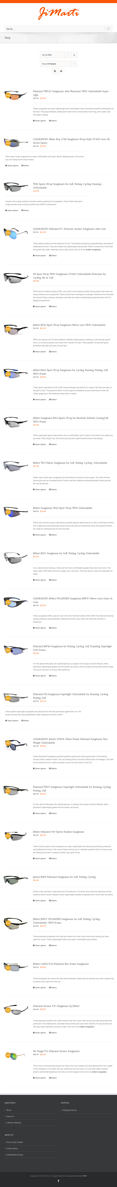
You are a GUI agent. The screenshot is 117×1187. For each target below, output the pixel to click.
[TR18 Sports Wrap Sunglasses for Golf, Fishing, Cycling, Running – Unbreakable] (15, 187)
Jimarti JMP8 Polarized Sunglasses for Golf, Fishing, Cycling (64, 877)
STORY (84, 1176)
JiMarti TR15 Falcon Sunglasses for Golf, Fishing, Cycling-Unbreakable (70, 462)
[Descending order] (74, 55)
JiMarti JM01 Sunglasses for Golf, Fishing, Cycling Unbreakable (66, 553)
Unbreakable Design (14, 1154)
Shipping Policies (70, 1110)
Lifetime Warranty (13, 1122)
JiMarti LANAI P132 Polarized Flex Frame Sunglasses (61, 963)
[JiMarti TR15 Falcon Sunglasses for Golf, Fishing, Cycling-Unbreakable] (15, 467)
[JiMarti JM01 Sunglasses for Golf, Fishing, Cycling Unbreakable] (15, 558)
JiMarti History (12, 1148)
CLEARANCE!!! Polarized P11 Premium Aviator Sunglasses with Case (69, 228)
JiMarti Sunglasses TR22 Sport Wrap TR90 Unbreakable (62, 508)
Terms (8, 1110)
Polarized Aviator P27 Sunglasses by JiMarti (56, 1006)
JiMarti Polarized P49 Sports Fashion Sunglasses (58, 831)
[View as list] (61, 71)
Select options (40, 120)
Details (54, 120)
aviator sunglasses (93, 249)
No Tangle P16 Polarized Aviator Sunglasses (56, 1051)
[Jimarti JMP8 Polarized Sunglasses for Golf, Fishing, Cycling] (15, 880)
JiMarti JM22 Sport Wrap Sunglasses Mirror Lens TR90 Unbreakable (69, 325)
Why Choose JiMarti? (14, 1142)
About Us (10, 1116)
